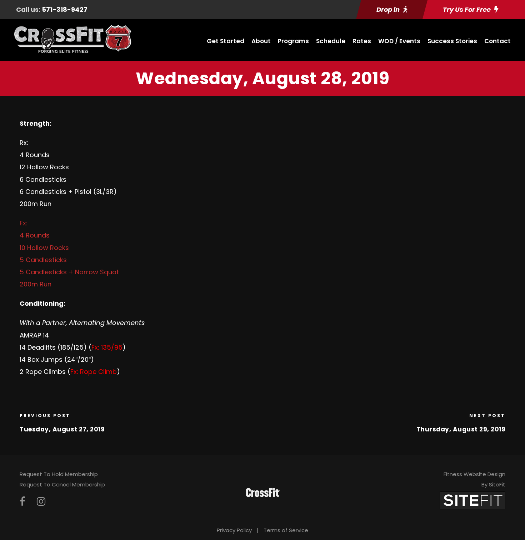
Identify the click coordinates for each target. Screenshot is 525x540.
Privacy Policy (234, 530)
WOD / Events (399, 41)
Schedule (330, 41)
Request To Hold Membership (59, 474)
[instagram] (41, 501)
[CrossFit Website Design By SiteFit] (472, 500)
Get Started (225, 41)
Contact (497, 41)
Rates (361, 41)
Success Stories (452, 41)
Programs (293, 41)
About (261, 41)
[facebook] (22, 501)
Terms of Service (286, 530)
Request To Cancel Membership (62, 484)
